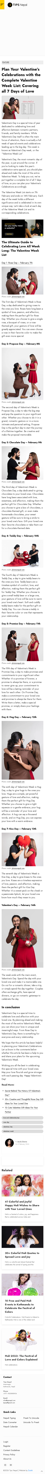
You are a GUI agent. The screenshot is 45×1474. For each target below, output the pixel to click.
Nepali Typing (9, 1418)
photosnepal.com (18, 296)
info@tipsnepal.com (9, 1400)
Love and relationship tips (11, 1118)
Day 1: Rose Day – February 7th (17, 262)
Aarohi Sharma (22, 1141)
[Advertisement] (22, 33)
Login (5, 1441)
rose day (6, 1122)
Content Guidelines (11, 1450)
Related (7, 1170)
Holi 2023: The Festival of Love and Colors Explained (21, 1358)
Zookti (30, 1470)
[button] (41, 1471)
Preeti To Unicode (31, 1418)
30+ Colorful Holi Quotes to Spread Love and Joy (22, 1255)
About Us (7, 1458)
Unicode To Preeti (31, 1422)
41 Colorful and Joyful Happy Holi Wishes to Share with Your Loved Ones (22, 1205)
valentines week (8, 1131)
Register (6, 1445)
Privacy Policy (9, 1454)
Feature (5, 62)
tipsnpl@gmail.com (9, 1403)
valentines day (7, 1127)
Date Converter (10, 1422)
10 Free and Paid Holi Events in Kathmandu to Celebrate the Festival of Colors (20, 1306)
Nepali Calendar (10, 1426)
